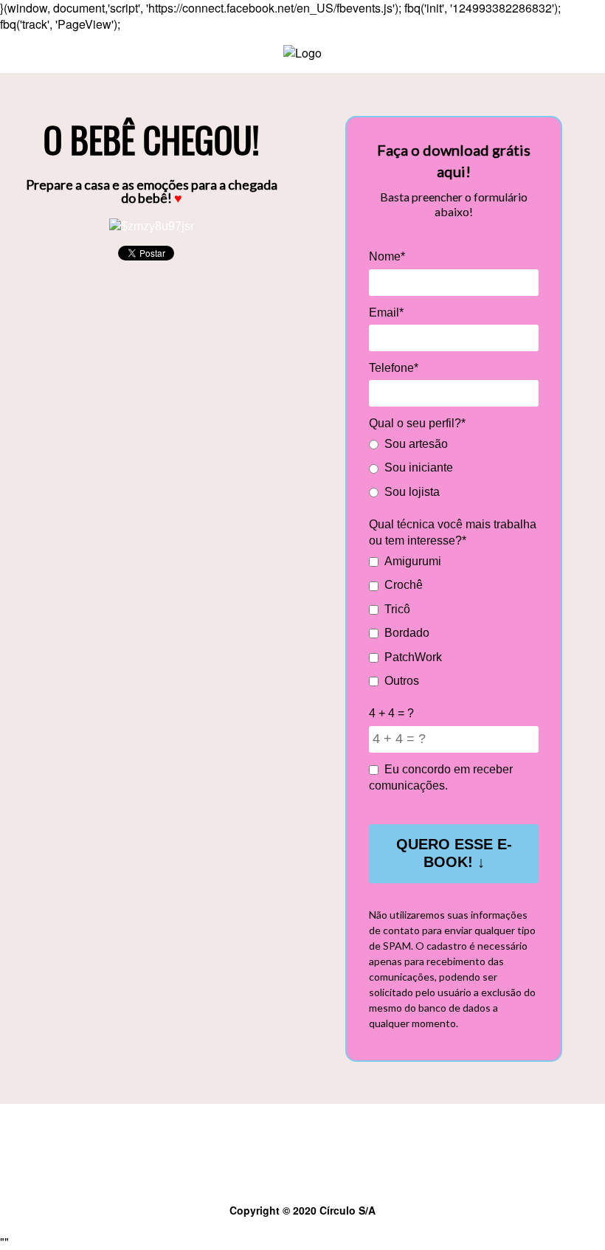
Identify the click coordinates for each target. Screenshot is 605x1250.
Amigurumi (412, 561)
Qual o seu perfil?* (417, 423)
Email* (386, 312)
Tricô (397, 609)
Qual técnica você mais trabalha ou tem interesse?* (452, 532)
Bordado (406, 632)
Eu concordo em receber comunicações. (441, 777)
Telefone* (393, 368)
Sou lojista (412, 492)
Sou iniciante (418, 467)
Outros (401, 680)
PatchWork (413, 657)
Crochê (403, 585)
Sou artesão (416, 444)
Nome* (387, 256)
